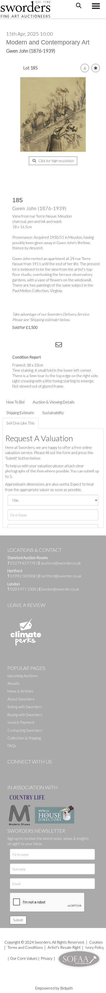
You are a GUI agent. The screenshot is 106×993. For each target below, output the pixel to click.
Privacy (46, 958)
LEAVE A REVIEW (26, 605)
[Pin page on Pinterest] (39, 345)
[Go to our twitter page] (22, 770)
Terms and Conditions (25, 947)
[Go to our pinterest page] (32, 770)
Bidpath (66, 988)
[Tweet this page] (29, 345)
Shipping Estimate (20, 412)
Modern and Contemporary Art (47, 42)
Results (13, 683)
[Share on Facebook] (19, 345)
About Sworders (20, 699)
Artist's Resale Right (64, 947)
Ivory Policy (94, 947)
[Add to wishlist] (95, 68)
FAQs (11, 745)
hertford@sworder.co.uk (61, 576)
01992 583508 (22, 576)
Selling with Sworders (24, 706)
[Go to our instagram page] (49, 345)
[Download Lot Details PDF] (85, 68)
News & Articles (20, 691)
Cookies (96, 942)
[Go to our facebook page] (12, 770)
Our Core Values (23, 958)
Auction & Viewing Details (53, 402)
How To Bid (15, 402)
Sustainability (53, 412)
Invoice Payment (20, 722)
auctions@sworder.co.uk (59, 563)
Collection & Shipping (24, 738)
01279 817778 (22, 563)
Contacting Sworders (24, 730)
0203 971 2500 (23, 589)
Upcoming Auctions (22, 675)
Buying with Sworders (24, 714)
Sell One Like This (20, 423)
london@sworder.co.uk (59, 589)
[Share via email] (59, 345)
